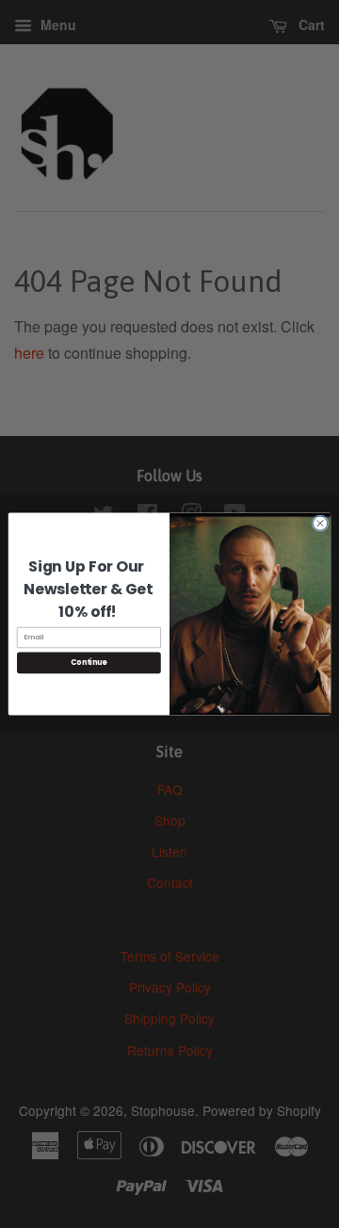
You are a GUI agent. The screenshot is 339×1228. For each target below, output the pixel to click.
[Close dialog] (320, 523)
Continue (88, 662)
